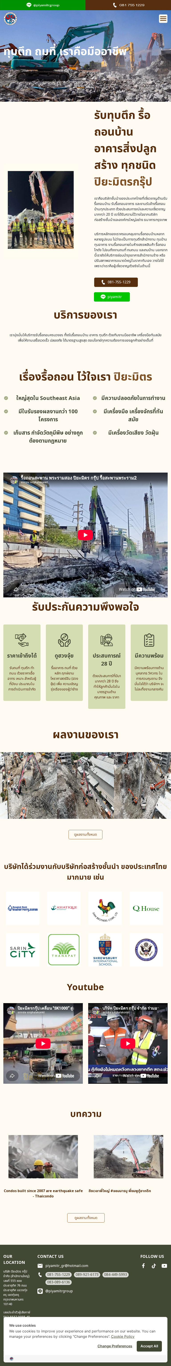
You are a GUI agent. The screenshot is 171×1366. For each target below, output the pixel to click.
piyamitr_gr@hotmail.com (66, 1266)
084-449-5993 (115, 1274)
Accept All (149, 1346)
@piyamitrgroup (46, 5)
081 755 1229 (132, 5)
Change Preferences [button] (115, 1346)
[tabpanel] (85, 54)
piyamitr (115, 297)
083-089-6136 (58, 1282)
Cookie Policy (122, 1336)
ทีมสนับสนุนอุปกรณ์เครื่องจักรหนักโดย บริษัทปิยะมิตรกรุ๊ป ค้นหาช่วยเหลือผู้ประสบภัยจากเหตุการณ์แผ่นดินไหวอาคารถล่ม (43, 1196)
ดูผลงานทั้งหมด (85, 834)
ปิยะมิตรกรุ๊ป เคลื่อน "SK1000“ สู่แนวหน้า (119, 1191)
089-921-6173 (87, 1274)
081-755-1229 (119, 282)
